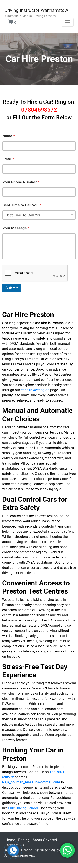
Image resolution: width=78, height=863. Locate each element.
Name (8, 136)
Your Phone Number (20, 182)
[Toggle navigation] (68, 22)
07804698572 (39, 109)
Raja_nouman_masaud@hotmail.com (31, 782)
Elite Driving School (23, 808)
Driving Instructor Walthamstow (36, 10)
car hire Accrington (35, 390)
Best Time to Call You (21, 205)
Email (8, 159)
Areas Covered (44, 840)
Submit (11, 288)
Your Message (15, 228)
